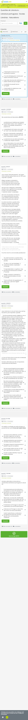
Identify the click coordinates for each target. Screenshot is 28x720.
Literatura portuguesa (9, 14)
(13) (7, 99)
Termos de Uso (13, 713)
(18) (7, 156)
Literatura (15, 10)
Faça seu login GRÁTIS (14, 536)
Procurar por (3, 20)
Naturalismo (14, 17)
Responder (5, 93)
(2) (7, 292)
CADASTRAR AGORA (21, 5)
